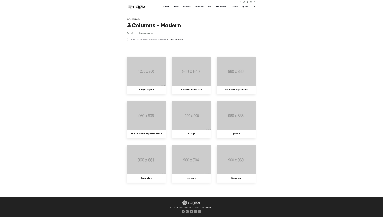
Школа (175, 7)
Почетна (166, 7)
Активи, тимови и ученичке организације (151, 39)
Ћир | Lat (244, 7)
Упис (209, 7)
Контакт (235, 7)
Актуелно (186, 7)
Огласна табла (221, 7)
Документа (199, 7)
